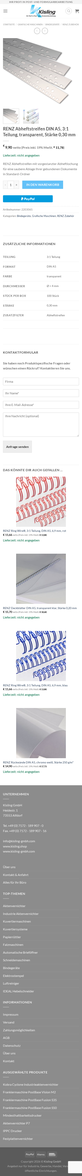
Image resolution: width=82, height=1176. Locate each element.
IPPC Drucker (12, 1131)
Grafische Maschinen (30, 24)
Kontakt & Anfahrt (15, 875)
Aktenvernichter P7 (16, 1123)
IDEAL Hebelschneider (18, 991)
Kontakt (8, 1061)
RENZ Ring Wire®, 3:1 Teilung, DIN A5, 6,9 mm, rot (34, 530)
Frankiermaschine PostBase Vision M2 (29, 1092)
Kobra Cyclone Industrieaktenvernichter (30, 1084)
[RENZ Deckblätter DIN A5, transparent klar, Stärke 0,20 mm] (41, 579)
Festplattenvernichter (18, 1138)
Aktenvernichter (14, 906)
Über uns (9, 867)
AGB (6, 1038)
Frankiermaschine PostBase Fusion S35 (30, 1100)
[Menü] (5, 11)
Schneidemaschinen (16, 960)
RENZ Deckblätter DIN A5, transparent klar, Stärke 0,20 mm (40, 608)
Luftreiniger (11, 983)
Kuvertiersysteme (15, 929)
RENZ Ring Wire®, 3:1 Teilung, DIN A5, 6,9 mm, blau (35, 685)
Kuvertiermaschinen (17, 921)
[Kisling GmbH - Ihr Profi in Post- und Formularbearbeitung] (41, 11)
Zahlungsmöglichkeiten (19, 1030)
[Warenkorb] (77, 11)
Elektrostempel (13, 976)
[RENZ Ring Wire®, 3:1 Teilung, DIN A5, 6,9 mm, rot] (41, 502)
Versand (8, 1022)
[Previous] (9, 71)
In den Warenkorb (42, 184)
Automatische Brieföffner (20, 952)
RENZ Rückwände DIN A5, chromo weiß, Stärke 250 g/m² (38, 762)
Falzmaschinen (13, 944)
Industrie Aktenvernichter (21, 914)
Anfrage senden (17, 447)
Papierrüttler (12, 937)
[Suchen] (68, 11)
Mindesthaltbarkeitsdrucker (22, 1115)
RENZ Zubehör (70, 24)
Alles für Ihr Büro (14, 882)
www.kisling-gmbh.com (19, 851)
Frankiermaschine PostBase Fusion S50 (30, 1108)
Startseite (9, 24)
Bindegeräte (52, 24)
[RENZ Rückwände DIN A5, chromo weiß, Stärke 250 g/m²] (41, 733)
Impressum (10, 1014)
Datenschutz (11, 1045)
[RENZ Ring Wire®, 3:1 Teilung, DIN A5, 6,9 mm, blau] (41, 656)
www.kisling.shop (15, 846)
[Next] (72, 71)
